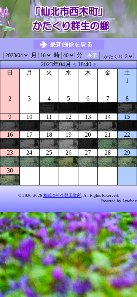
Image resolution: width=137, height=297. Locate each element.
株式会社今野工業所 (62, 195)
